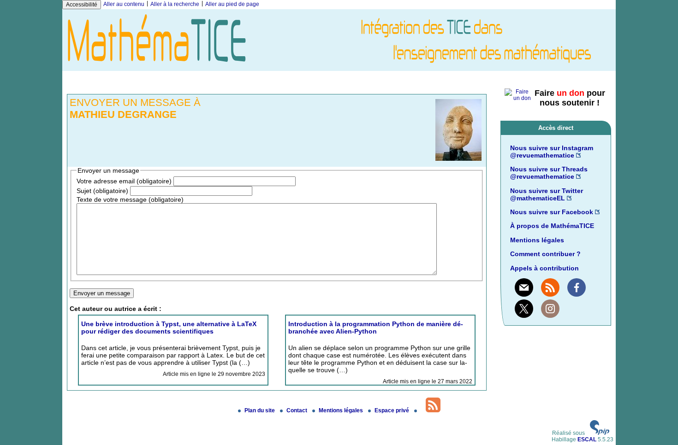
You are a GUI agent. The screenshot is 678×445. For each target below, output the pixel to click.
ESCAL (586, 439)
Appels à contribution (544, 268)
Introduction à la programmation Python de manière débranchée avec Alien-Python (375, 327)
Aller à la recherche (174, 4)
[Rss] (550, 287)
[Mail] (524, 287)
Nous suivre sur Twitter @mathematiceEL (546, 194)
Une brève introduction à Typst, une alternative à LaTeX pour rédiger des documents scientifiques (168, 327)
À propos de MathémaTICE (552, 225)
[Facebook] (576, 287)
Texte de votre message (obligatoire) (130, 199)
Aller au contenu (123, 4)
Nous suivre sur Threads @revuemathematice (549, 172)
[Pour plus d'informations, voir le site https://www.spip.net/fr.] (599, 433)
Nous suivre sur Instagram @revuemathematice (551, 151)
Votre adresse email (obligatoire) (124, 181)
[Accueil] (339, 67)
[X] (524, 308)
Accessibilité (81, 4)
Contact (297, 410)
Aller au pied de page (232, 4)
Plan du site (260, 410)
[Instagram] (550, 308)
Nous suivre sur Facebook (551, 212)
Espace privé (392, 410)
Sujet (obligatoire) (102, 190)
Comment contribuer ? (545, 254)
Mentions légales (537, 240)
